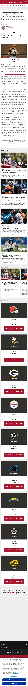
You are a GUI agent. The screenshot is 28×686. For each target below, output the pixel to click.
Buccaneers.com (14, 592)
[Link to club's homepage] (2, 2)
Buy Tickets (9, 328)
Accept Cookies (14, 683)
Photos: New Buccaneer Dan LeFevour (12, 37)
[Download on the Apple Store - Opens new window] (9, 652)
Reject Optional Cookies (14, 679)
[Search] (23, 2)
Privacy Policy (17, 673)
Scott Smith (8, 26)
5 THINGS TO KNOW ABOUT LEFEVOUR (15, 74)
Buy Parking (19, 328)
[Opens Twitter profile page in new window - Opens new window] (7, 29)
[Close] (25, 659)
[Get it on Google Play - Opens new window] (18, 652)
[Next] (18, 59)
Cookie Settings (14, 676)
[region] (14, 672)
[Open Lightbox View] (14, 53)
